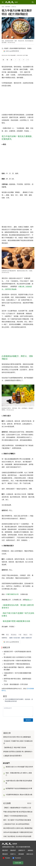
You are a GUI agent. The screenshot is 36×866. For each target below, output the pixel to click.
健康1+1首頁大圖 (14, 637)
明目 (31, 634)
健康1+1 (28, 600)
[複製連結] (15, 59)
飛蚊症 (25, 634)
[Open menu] (3, 2)
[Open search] (32, 2)
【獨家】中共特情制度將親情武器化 (15, 816)
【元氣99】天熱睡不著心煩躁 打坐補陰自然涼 (18, 742)
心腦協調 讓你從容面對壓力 (12, 756)
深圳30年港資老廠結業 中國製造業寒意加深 (18, 832)
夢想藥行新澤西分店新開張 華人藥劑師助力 (17, 751)
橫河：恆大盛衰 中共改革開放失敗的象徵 (17, 820)
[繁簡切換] (27, 60)
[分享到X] (11, 60)
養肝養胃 (7, 6)
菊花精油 (13, 634)
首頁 (3, 6)
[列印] (19, 60)
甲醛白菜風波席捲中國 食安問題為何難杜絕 (17, 812)
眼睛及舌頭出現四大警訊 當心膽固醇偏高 (17, 737)
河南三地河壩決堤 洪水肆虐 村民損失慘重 (17, 836)
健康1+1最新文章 (26, 637)
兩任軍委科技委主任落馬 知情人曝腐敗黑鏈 (17, 828)
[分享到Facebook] (3, 60)
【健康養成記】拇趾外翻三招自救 (14, 747)
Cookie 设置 (18, 862)
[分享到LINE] (7, 60)
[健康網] (9, 2)
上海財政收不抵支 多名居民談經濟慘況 (16, 824)
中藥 (20, 634)
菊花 (7, 634)
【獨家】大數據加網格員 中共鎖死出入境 (17, 808)
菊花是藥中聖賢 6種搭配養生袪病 (16, 621)
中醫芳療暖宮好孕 (12, 594)
